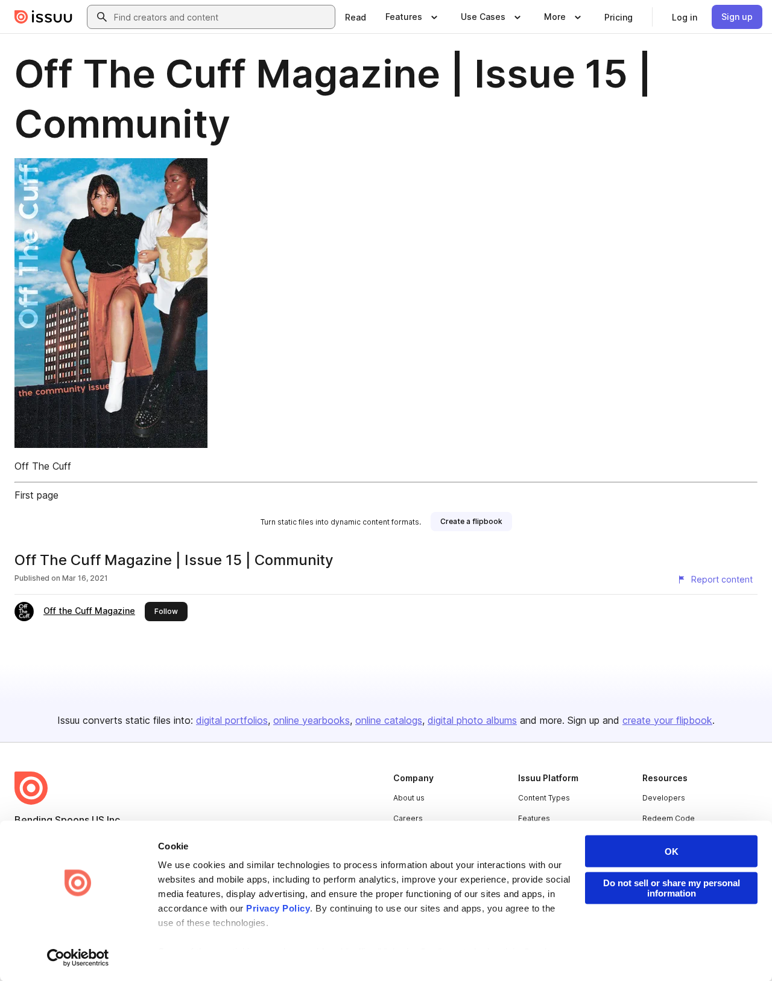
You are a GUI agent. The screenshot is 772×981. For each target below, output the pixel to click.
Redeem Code (668, 818)
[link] (355, 17)
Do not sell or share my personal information (671, 888)
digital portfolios (232, 720)
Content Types (544, 797)
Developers (663, 797)
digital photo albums (472, 720)
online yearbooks (311, 720)
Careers (408, 818)
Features (534, 818)
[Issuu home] (43, 17)
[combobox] (222, 16)
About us (409, 797)
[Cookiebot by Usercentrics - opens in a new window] (78, 957)
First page (36, 495)
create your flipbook (667, 720)
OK (672, 851)
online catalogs (388, 720)
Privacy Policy (278, 908)
